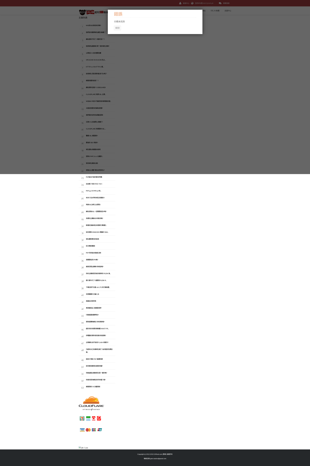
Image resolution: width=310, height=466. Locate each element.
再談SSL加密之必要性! (93, 204)
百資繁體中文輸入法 (92, 294)
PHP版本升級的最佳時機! (94, 177)
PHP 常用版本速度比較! (93, 253)
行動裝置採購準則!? (92, 315)
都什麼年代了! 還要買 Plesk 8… (96, 280)
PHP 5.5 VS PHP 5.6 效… (93, 191)
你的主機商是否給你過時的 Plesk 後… (98, 273)
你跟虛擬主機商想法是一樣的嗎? (96, 373)
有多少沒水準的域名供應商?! (95, 198)
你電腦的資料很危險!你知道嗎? (96, 335)
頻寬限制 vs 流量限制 (93, 387)
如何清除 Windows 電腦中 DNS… (97, 232)
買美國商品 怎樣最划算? (94, 308)
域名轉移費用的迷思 (92, 239)
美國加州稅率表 (91, 301)
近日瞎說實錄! (90, 246)
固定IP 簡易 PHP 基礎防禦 (94, 359)
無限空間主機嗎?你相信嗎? (94, 267)
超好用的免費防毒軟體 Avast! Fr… (97, 329)
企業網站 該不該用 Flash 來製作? (97, 342)
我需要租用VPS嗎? (92, 260)
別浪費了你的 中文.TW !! (94, 184)
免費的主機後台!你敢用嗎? (94, 218)
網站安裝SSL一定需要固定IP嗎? (96, 211)
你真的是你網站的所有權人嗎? (96, 380)
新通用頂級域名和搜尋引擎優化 (96, 225)
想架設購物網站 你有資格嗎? (95, 322)
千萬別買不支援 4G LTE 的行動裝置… (98, 287)
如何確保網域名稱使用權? (94, 366)
